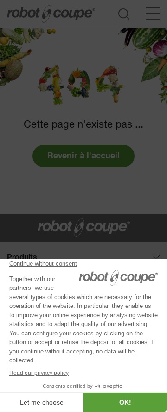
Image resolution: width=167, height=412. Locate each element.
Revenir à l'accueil (83, 156)
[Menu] (153, 13)
